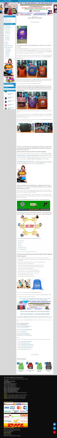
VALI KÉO (6, 42)
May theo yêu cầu (34, 16)
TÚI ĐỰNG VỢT (7, 52)
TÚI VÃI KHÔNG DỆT (8, 50)
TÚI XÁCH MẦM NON (7, 27)
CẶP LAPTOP (7, 38)
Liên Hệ (5, 18)
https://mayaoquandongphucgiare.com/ (26, 329)
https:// (25, 326)
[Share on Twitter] (33, 354)
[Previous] (17, 367)
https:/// (25, 333)
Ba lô (34, 79)
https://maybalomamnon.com (25, 349)
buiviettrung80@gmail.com (40, 163)
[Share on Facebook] (31, 354)
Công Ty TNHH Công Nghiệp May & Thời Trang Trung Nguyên (35, 298)
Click (50, 294)
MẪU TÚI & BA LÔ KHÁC (8, 47)
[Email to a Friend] (35, 354)
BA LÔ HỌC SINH (7, 32)
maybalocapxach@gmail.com (11, 385)
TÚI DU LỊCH (6, 43)
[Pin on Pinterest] (36, 354)
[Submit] (14, 85)
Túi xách (37, 79)
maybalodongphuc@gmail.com (12, 383)
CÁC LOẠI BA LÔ (7, 29)
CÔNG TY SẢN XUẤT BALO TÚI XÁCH (30, 299)
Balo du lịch (25, 316)
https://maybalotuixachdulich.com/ (26, 341)
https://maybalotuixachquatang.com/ (27, 347)
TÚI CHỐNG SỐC (7, 51)
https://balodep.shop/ (23, 331)
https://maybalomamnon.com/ (24, 327)
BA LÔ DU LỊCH (7, 33)
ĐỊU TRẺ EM (7, 56)
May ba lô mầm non (7, 21)
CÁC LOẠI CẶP (6, 35)
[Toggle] (52, 240)
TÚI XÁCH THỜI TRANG (8, 45)
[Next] (52, 367)
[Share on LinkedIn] (38, 354)
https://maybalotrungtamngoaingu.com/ (27, 344)
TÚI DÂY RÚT (7, 55)
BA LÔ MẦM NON (7, 25)
